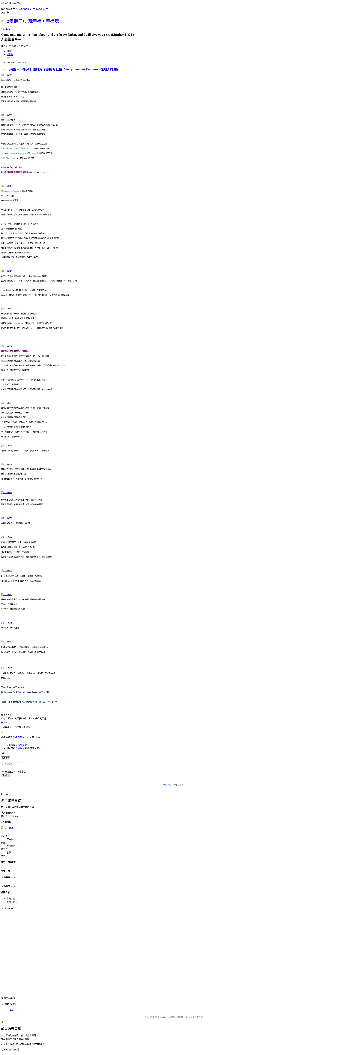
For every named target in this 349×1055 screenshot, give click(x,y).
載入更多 (5, 758)
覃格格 (4, 722)
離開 (15, 1050)
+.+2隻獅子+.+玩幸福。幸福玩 (30, 21)
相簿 (9, 51)
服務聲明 (200, 1017)
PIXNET (154, 1017)
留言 (24, 737)
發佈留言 (5, 775)
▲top (3, 753)
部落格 (10, 54)
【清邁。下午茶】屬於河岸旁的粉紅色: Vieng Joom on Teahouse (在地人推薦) (62, 69)
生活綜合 (23, 46)
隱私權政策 (189, 1017)
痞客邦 (18, 737)
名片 (9, 58)
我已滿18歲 (6, 1050)
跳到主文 (5, 29)
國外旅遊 (22, 745)
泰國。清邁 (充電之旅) (29, 748)
